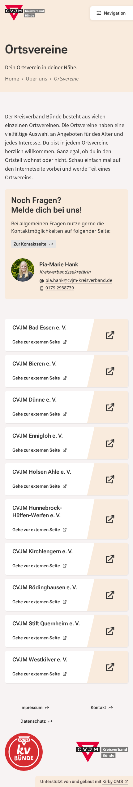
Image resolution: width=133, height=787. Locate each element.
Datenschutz (33, 721)
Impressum (31, 707)
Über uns (36, 78)
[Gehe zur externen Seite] (66, 335)
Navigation (115, 13)
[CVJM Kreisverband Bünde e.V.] (25, 13)
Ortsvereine (66, 78)
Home (12, 78)
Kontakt (98, 707)
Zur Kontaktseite (30, 244)
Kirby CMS (112, 781)
